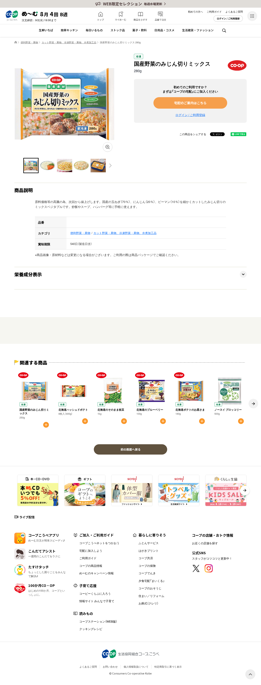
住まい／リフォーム (151, 596)
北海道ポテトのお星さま (190, 409)
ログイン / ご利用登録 (228, 18)
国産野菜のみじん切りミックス (34, 411)
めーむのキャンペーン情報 (96, 573)
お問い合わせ (110, 666)
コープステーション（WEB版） (98, 621)
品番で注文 (160, 19)
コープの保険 (147, 566)
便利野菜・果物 (29, 42)
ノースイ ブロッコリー (228, 409)
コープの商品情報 (90, 566)
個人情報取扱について (136, 666)
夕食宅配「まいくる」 (152, 581)
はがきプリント (149, 550)
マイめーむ (120, 19)
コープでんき (147, 573)
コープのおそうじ (150, 588)
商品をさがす (140, 19)
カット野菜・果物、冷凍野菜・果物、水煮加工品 (69, 42)
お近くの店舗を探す (205, 543)
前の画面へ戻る (131, 449)
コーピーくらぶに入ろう (95, 593)
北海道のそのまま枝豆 (110, 409)
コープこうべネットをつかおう (99, 543)
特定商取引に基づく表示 (168, 666)
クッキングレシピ (90, 629)
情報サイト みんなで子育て (96, 601)
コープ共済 (146, 558)
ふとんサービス (149, 543)
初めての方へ (195, 11)
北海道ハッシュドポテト (73, 409)
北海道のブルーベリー (149, 409)
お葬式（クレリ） (148, 603)
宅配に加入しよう (90, 550)
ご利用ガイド (214, 11)
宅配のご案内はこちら (190, 102)
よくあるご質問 (234, 11)
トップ (100, 19)
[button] (110, 166)
